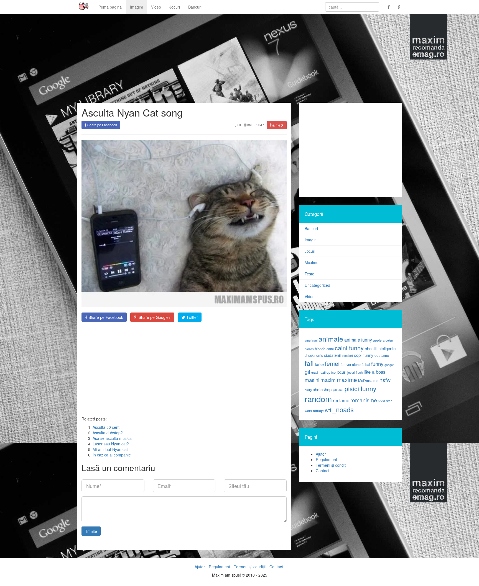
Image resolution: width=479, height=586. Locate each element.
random (318, 398)
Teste (309, 274)
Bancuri (195, 7)
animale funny (358, 340)
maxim (328, 379)
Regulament (326, 459)
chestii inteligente (380, 348)
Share (105, 317)
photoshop (322, 389)
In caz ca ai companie (112, 455)
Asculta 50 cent (106, 427)
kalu (250, 124)
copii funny (363, 355)
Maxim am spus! (81, 7)
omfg (308, 390)
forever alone (351, 364)
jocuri (341, 372)
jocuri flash (355, 372)
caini (330, 348)
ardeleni (388, 340)
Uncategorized (317, 285)
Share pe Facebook (101, 124)
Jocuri (174, 7)
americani (311, 340)
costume (381, 355)
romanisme (363, 400)
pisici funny (360, 388)
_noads (343, 409)
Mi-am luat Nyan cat (110, 449)
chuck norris (314, 355)
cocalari (347, 355)
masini (312, 379)
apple (377, 340)
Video (156, 7)
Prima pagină (110, 7)
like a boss (374, 371)
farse (319, 364)
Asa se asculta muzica (112, 438)
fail (309, 363)
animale (331, 339)
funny (377, 363)
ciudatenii (332, 355)
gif (307, 371)
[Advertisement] (184, 369)
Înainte (275, 125)
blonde (320, 348)
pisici (338, 389)
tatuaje (318, 410)
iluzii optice (327, 372)
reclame (341, 400)
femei (332, 363)
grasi (314, 372)
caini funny (349, 347)
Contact (322, 470)
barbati (309, 349)
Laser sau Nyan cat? (111, 443)
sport (381, 401)
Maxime (312, 262)
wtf (328, 410)
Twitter (191, 317)
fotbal (366, 364)
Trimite (91, 531)
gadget (389, 365)
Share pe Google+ (154, 317)
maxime (347, 379)
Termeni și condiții (331, 465)
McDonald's (368, 380)
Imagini (136, 7)
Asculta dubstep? (108, 432)
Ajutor (321, 454)
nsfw (385, 380)
